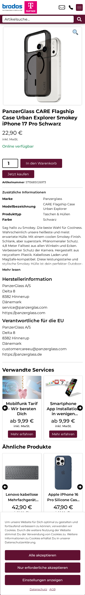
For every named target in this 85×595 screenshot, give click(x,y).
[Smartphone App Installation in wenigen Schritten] (63, 387)
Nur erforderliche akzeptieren (42, 567)
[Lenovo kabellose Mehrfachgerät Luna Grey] (22, 473)
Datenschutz (38, 589)
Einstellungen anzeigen (42, 580)
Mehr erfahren (22, 434)
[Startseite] (12, 7)
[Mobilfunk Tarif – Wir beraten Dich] (21, 387)
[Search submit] (79, 19)
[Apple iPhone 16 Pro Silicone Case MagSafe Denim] (63, 473)
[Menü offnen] (79, 7)
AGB (52, 589)
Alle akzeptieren (42, 555)
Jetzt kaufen (18, 174)
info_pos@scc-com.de (61, 7)
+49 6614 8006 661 (71, 7)
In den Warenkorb (41, 163)
